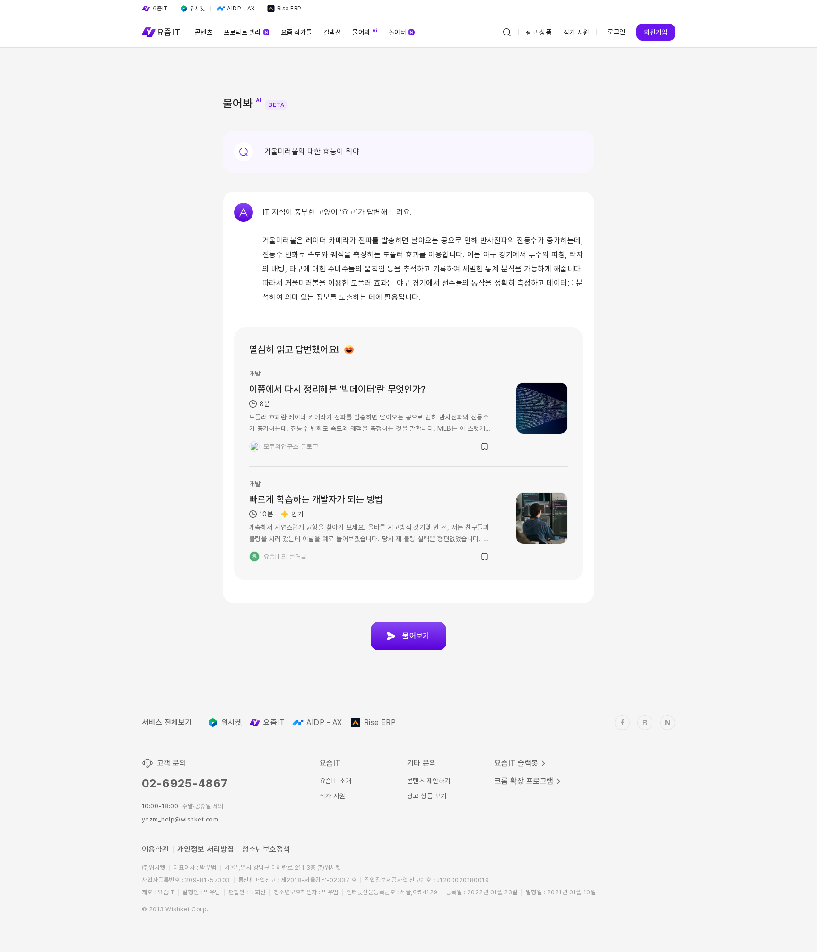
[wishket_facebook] (622, 722)
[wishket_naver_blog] (667, 722)
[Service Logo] (161, 32)
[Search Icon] (507, 32)
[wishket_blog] (644, 722)
